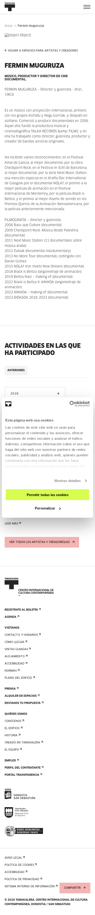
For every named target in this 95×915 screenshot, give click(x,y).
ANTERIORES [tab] (16, 370)
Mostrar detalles (67, 481)
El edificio (12, 728)
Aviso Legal (13, 858)
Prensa (10, 689)
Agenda (10, 617)
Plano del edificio (18, 678)
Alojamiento (15, 656)
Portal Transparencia (22, 775)
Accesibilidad (14, 663)
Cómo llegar (14, 642)
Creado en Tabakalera (22, 742)
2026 (14, 393)
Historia (11, 735)
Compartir (72, 888)
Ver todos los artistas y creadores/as (39, 542)
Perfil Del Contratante (23, 768)
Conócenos (13, 721)
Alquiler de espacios (21, 696)
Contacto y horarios (21, 635)
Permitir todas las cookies (47, 495)
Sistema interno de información (30, 886)
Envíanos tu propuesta (23, 703)
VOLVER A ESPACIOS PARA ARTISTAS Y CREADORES (43, 50)
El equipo (12, 749)
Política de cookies (19, 865)
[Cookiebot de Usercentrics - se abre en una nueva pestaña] (69, 404)
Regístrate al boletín (21, 610)
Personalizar (45, 508)
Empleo (10, 760)
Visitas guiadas (16, 649)
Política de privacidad (22, 879)
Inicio (8, 25)
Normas (11, 671)
